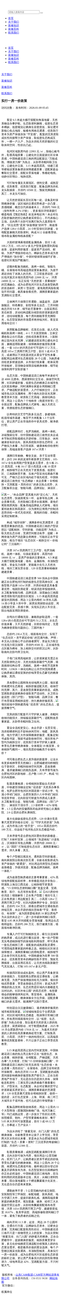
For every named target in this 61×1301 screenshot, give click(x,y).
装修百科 (13, 29)
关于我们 (13, 21)
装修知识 (13, 25)
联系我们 (13, 32)
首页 (11, 18)
